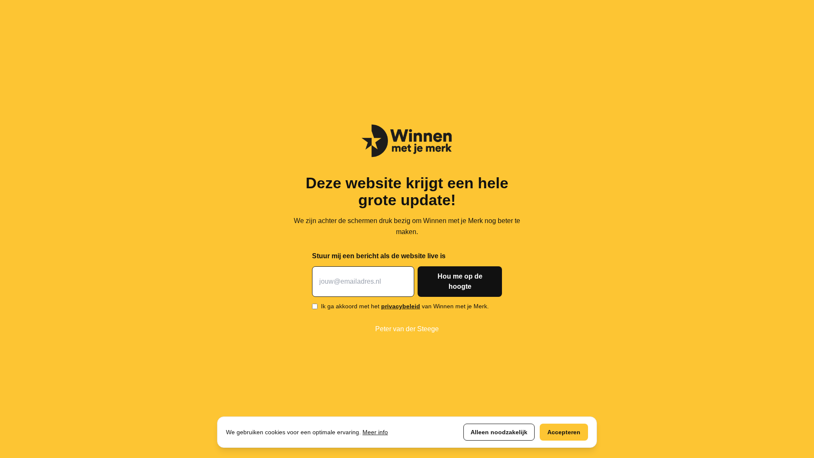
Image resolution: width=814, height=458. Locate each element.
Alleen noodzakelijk (499, 432)
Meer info (375, 432)
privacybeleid (400, 306)
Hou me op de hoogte (460, 281)
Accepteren (563, 432)
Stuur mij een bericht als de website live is (379, 256)
